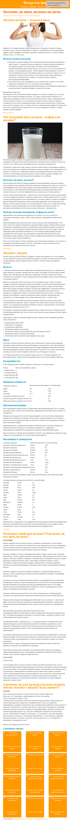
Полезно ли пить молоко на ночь (29, 15)
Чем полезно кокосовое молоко (12, 747)
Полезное (24, 7)
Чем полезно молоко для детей (12, 791)
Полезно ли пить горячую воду (12, 813)
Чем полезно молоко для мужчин (12, 769)
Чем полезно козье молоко (35, 747)
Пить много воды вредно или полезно (58, 791)
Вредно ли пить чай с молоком (58, 813)
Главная (6, 15)
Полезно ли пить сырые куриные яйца (35, 791)
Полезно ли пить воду (35, 768)
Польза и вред (43, 7)
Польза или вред (35, 3)
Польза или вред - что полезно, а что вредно (27, 819)
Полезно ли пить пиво (35, 812)
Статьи (45, 819)
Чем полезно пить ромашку (58, 747)
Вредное (33, 7)
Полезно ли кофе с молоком (57, 769)
